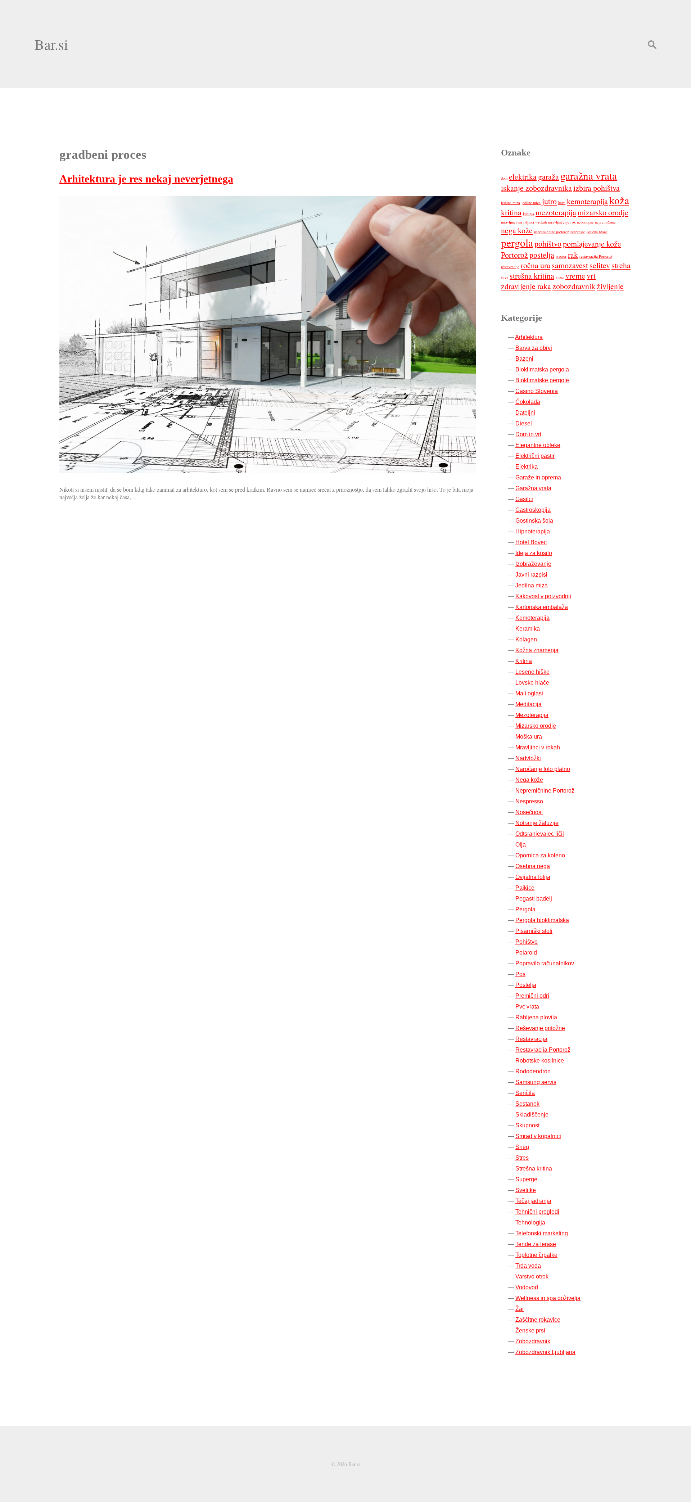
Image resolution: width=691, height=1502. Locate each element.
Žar (519, 1309)
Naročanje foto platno (542, 769)
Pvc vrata (527, 1006)
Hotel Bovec (531, 542)
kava (561, 202)
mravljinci (509, 222)
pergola (517, 242)
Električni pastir (535, 456)
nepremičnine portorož (551, 231)
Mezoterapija (531, 715)
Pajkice (524, 888)
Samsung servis (535, 1082)
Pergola (525, 909)
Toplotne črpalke (536, 1255)
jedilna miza (510, 202)
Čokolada (527, 402)
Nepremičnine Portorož (544, 791)
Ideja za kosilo (533, 553)
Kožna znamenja (537, 650)
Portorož (514, 254)
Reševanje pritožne (540, 1028)
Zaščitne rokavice (537, 1320)
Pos (520, 974)
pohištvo (547, 243)
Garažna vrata (533, 488)
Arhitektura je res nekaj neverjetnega (146, 179)
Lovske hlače (532, 683)
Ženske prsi (530, 1330)
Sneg (522, 1147)
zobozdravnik (573, 286)
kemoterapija (587, 201)
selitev (600, 265)
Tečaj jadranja (533, 1201)
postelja (541, 254)
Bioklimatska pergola (542, 369)
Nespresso (529, 801)
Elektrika (526, 467)
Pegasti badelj (533, 899)
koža (619, 200)
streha (621, 265)
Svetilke (525, 1190)
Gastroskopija (533, 510)
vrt (591, 275)
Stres (522, 1158)
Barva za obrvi (533, 348)
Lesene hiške (532, 672)
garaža (548, 176)
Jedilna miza (531, 585)
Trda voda (528, 1266)
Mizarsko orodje (535, 726)
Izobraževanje (533, 564)
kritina (511, 212)
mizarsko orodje (603, 212)
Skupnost (527, 1125)
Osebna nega (532, 866)
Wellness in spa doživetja (548, 1298)
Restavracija (531, 1039)
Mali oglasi (529, 693)
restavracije (510, 266)
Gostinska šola (534, 521)
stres (504, 277)
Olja (520, 845)
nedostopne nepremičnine (596, 222)
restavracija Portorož (595, 256)
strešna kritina (532, 275)
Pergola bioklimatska (542, 920)
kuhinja (528, 213)
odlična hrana (597, 231)
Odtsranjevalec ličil (539, 834)
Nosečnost (529, 812)
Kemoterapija (532, 618)
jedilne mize (531, 202)
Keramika (527, 629)
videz (560, 277)
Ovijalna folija (532, 877)
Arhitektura (529, 337)
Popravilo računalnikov (544, 963)
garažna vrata (588, 175)
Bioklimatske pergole (542, 380)
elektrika (523, 176)
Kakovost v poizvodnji (543, 596)
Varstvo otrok (531, 1276)
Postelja (525, 985)
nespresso (577, 231)
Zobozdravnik (532, 1341)
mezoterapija (556, 212)
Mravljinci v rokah (537, 747)
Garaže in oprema (538, 477)
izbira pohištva (596, 187)
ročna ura (535, 265)
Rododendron (533, 1071)
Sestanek (527, 1104)
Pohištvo (526, 942)
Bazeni (524, 359)
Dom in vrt (528, 434)
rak (573, 254)
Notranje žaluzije (537, 823)
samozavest (570, 265)
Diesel (523, 423)
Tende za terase (535, 1244)
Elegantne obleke (537, 445)
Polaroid (526, 953)
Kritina (523, 661)
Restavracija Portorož (542, 1050)
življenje (610, 286)
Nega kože (529, 780)
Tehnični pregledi (537, 1212)
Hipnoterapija (532, 531)
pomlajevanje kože (592, 243)
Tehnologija (530, 1222)
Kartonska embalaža (541, 607)
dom (504, 178)
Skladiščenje (531, 1114)
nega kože (517, 230)
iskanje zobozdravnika (536, 187)
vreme (575, 275)
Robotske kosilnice (539, 1060)
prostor (561, 256)
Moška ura (528, 737)
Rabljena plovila (536, 1017)
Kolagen (526, 639)
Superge (526, 1179)
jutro (549, 201)
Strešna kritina (533, 1168)
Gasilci (524, 499)
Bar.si (51, 44)
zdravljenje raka (526, 286)
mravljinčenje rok (561, 222)
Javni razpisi (531, 575)
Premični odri (532, 996)
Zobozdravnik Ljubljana (545, 1352)
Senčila (525, 1093)
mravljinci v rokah (532, 222)
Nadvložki (528, 758)
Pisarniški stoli (533, 931)
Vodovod (526, 1287)
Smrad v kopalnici (538, 1136)
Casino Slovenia (536, 391)
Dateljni (525, 413)
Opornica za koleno (540, 855)
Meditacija (528, 704)
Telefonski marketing (541, 1233)
